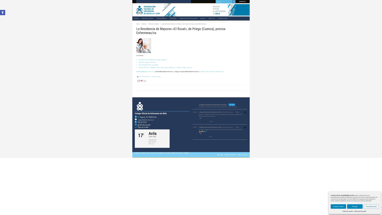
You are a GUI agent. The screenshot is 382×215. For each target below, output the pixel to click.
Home (138, 24)
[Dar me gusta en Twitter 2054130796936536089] (207, 137)
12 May (237, 112)
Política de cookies (348, 211)
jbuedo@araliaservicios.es (164, 71)
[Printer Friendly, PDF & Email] (141, 81)
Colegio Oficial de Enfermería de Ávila (210, 112)
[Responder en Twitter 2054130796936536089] (199, 137)
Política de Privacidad (360, 211)
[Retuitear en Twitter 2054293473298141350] (203, 121)
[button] (2, 12)
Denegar (355, 206)
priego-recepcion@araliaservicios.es (186, 71)
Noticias (144, 24)
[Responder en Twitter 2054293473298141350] (199, 121)
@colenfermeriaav (228, 112)
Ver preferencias (371, 206)
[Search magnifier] (234, 1)
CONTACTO (242, 1)
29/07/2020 (140, 55)
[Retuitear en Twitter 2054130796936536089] (203, 137)
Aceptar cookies (338, 206)
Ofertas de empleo (154, 24)
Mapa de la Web (143, 127)
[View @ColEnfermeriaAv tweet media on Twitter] (200, 118)
